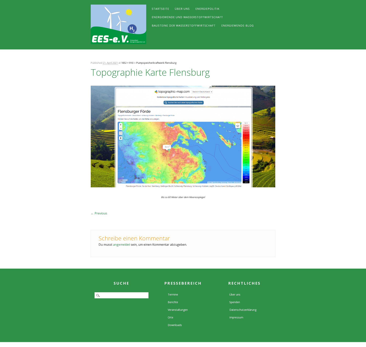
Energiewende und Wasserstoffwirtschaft (187, 17)
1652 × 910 (127, 62)
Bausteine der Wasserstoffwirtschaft (184, 25)
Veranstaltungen (178, 310)
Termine (173, 294)
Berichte (173, 302)
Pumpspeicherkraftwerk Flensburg (156, 62)
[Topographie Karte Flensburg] (183, 191)
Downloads (175, 325)
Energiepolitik (207, 8)
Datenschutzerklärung (242, 310)
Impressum (236, 317)
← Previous (99, 213)
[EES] (118, 24)
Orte (170, 317)
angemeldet (121, 244)
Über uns (182, 8)
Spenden (234, 302)
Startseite (160, 8)
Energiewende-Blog (237, 25)
